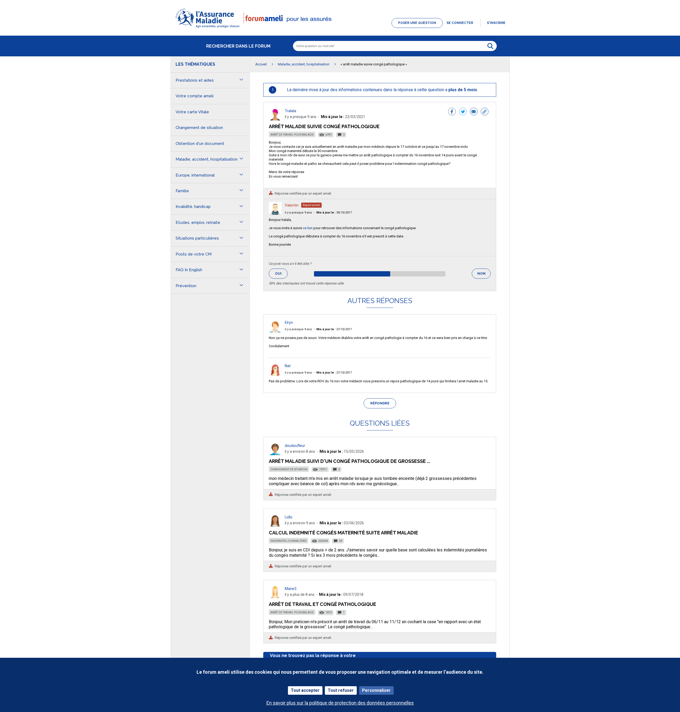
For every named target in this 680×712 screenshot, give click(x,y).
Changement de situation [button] (199, 127)
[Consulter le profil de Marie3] (275, 596)
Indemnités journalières (288, 540)
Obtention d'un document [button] (200, 143)
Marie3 (290, 589)
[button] (340, 28)
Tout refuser (341, 690)
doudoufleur (295, 445)
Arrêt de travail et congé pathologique (322, 604)
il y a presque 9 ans (298, 212)
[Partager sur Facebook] (452, 112)
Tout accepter (305, 690)
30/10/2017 (334, 212)
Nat (288, 366)
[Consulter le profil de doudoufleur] (275, 453)
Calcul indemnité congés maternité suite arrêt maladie (343, 532)
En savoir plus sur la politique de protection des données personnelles (340, 703)
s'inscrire (496, 23)
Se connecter (460, 23)
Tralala (290, 111)
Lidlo (288, 517)
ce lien (308, 228)
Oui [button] (281, 273)
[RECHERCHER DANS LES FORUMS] (490, 46)
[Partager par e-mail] (474, 112)
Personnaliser (376, 690)
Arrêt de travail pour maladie (292, 134)
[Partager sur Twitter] (463, 112)
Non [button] (484, 275)
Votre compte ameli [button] (195, 96)
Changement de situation (288, 469)
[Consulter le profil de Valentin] (275, 213)
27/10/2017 (334, 329)
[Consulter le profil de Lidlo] (275, 525)
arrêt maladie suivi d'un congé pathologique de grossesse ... (349, 461)
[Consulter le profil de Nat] (275, 374)
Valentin (292, 205)
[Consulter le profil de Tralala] (275, 119)
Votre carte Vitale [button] (192, 112)
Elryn (289, 322)
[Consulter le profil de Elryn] (275, 331)
